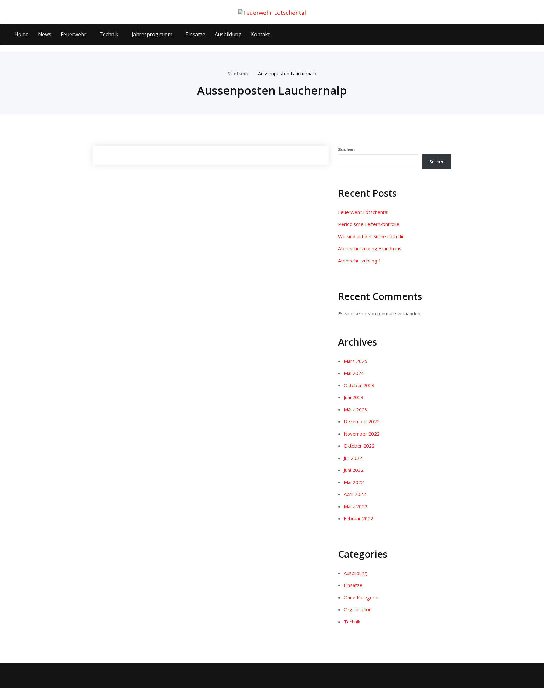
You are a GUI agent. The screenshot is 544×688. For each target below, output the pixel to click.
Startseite (239, 73)
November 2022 (362, 434)
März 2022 (355, 506)
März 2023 (355, 409)
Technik (108, 34)
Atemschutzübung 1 (359, 260)
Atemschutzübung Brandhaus (369, 248)
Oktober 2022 (359, 446)
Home (21, 34)
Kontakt (260, 34)
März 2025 (355, 361)
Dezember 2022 (362, 421)
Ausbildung (228, 34)
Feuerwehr (73, 34)
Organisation (357, 609)
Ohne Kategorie (361, 597)
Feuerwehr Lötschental (363, 212)
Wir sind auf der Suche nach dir (371, 236)
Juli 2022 (353, 458)
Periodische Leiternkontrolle (368, 224)
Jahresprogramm (152, 34)
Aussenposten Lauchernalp (287, 73)
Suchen (346, 149)
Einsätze (195, 34)
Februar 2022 (358, 518)
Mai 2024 (354, 373)
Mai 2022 (354, 482)
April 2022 (355, 494)
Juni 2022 (354, 470)
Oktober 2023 (359, 385)
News (44, 34)
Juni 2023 (354, 397)
